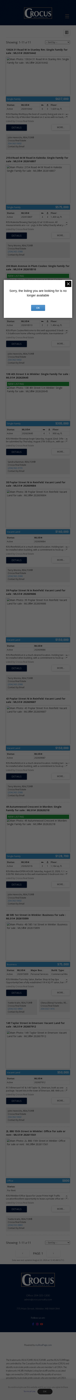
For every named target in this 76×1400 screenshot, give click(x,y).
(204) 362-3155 (15, 468)
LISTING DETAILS (16, 127)
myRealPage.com (43, 1345)
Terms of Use (29, 1391)
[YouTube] (42, 1325)
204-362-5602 (15, 143)
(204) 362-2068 (15, 251)
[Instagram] (38, 1325)
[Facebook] (34, 1325)
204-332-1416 (47, 1008)
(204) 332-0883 (15, 1008)
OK (45, 1391)
